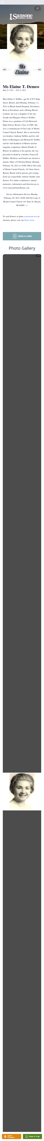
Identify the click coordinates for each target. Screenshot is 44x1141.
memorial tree (31, 216)
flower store (29, 220)
